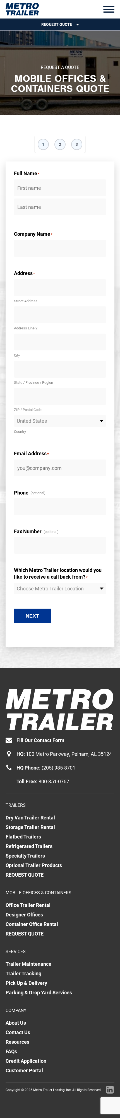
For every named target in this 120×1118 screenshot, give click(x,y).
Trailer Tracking (23, 973)
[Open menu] (108, 9)
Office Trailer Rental (28, 905)
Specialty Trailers (25, 855)
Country (20, 431)
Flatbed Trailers (23, 836)
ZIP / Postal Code (28, 409)
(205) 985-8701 (58, 767)
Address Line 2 (25, 328)
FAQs (11, 1051)
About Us (16, 1022)
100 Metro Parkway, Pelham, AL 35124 (69, 753)
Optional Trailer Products (34, 865)
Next (32, 616)
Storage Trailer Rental (30, 827)
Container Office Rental (32, 924)
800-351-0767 (54, 781)
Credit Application (26, 1060)
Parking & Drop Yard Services (39, 992)
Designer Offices (24, 914)
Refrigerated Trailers (29, 846)
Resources (17, 1041)
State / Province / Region (33, 382)
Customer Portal (24, 1070)
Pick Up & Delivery (26, 983)
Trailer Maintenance (28, 963)
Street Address (25, 300)
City (17, 355)
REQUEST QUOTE (25, 874)
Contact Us (18, 1032)
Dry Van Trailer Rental (30, 817)
